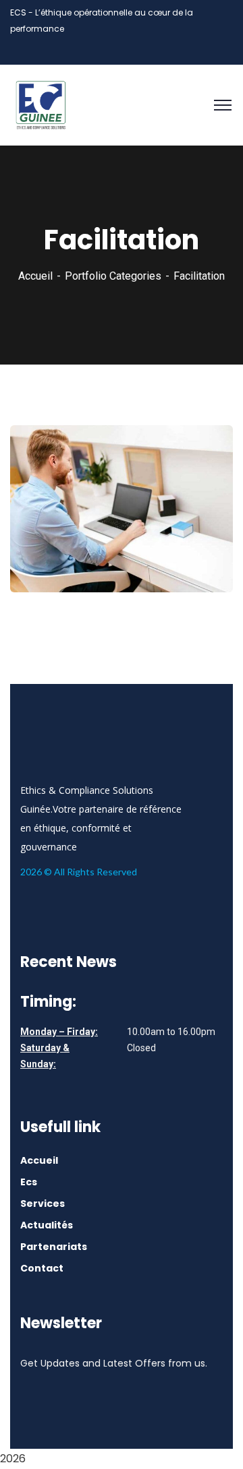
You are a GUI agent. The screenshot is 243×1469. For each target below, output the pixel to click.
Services (42, 1203)
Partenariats (53, 1246)
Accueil (35, 276)
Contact (41, 1268)
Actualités (46, 1225)
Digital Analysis (74, 553)
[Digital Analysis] (204, 553)
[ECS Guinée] (41, 104)
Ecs (28, 1182)
